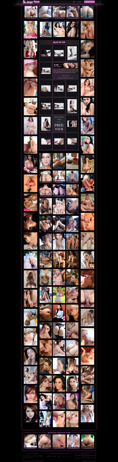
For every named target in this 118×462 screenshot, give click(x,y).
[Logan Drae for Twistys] (59, 232)
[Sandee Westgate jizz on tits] (72, 374)
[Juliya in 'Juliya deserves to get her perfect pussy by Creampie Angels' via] (30, 298)
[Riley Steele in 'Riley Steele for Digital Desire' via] (30, 49)
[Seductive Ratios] (45, 285)
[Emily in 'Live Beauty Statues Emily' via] (30, 126)
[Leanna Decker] (72, 410)
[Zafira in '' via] (30, 183)
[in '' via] (30, 87)
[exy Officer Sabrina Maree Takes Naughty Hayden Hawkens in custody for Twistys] (45, 427)
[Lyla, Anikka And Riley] (72, 250)
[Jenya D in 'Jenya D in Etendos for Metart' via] (87, 106)
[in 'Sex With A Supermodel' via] (30, 279)
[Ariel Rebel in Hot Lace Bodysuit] (59, 339)
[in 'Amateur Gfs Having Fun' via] (30, 202)
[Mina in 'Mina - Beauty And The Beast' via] (87, 337)
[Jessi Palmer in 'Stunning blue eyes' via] (30, 413)
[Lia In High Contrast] (45, 214)
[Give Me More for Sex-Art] (59, 374)
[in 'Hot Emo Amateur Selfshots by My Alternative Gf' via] (30, 394)
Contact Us (85, 457)
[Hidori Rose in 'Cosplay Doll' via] (30, 260)
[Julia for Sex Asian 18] (59, 250)
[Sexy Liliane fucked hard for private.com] (59, 285)
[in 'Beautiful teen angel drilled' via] (30, 375)
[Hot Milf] (72, 268)
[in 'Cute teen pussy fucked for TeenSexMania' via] (30, 356)
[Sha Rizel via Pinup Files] (59, 321)
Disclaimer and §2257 (92, 461)
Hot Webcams (89, 1)
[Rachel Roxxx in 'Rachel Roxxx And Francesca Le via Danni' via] (30, 164)
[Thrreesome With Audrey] (59, 214)
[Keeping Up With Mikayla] (59, 303)
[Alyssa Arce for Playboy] (72, 392)
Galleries (79, 1)
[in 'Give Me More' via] (87, 49)
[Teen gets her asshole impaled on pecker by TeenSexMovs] (72, 427)
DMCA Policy (85, 461)
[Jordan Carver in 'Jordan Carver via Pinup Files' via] (87, 413)
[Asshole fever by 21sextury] (59, 392)
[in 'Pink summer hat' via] (30, 68)
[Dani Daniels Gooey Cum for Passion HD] (59, 356)
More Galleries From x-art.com (65, 78)
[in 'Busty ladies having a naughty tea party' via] (30, 337)
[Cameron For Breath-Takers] (45, 250)
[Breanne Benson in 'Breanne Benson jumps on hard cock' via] (87, 145)
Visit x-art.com (65, 75)
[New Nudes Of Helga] (45, 303)
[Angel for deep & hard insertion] (45, 339)
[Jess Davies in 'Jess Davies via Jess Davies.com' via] (30, 30)
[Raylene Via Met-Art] (45, 232)
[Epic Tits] (72, 356)
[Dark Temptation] (45, 321)
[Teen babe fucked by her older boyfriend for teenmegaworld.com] (59, 427)
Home (74, 1)
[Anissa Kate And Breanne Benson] (72, 232)
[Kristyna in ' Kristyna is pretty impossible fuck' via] (87, 298)
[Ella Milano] (72, 214)
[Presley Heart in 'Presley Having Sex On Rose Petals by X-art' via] (87, 126)
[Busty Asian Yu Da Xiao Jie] (45, 410)
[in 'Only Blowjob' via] (30, 317)
